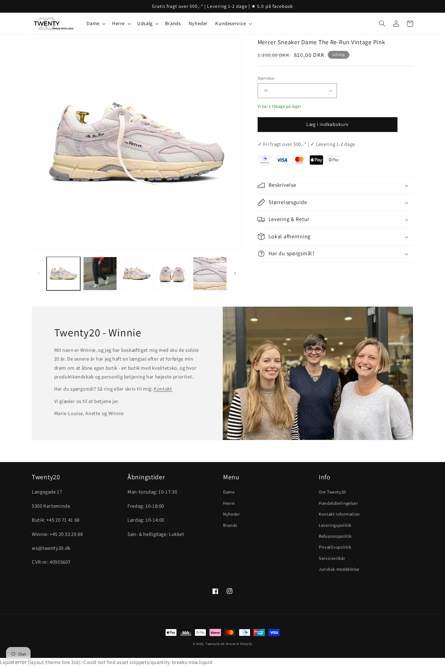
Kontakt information (339, 514)
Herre (228, 503)
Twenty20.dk (215, 644)
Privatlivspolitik (335, 547)
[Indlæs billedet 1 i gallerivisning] (63, 273)
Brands (230, 525)
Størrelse (266, 78)
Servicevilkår (332, 558)
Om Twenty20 (332, 492)
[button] (95, 24)
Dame (229, 492)
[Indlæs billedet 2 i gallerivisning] (100, 273)
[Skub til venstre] (38, 273)
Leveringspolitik (335, 525)
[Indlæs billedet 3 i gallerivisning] (136, 273)
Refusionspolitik (335, 536)
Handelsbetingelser (338, 503)
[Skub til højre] (235, 273)
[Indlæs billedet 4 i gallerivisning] (173, 273)
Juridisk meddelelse (339, 569)
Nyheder (231, 514)
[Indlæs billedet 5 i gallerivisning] (210, 273)
